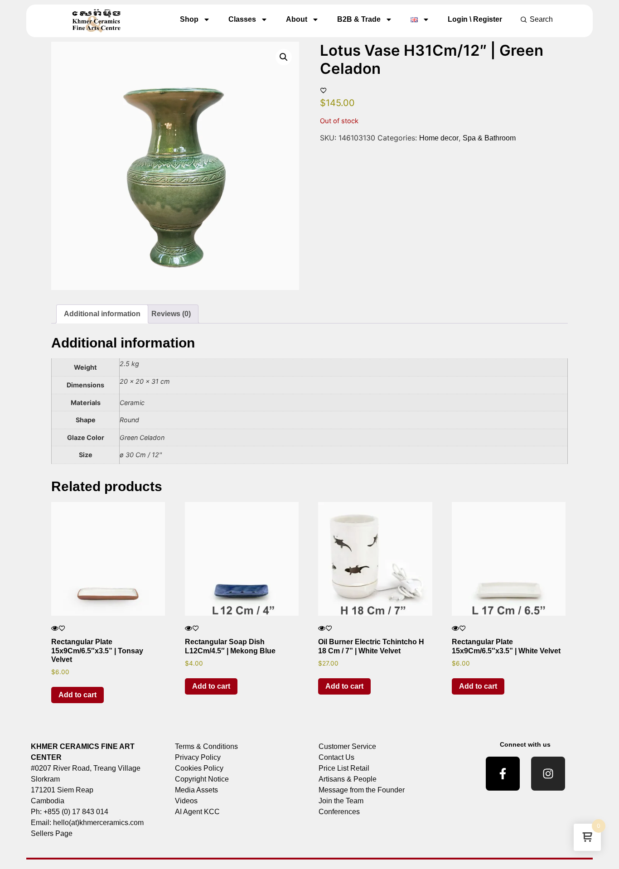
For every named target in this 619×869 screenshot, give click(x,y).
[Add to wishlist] (323, 90)
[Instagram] (548, 774)
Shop (189, 19)
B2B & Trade (359, 19)
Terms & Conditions (206, 746)
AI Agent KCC (197, 812)
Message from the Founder (362, 790)
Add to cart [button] (77, 695)
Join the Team (341, 801)
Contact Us (336, 757)
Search (541, 19)
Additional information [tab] (102, 314)
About (296, 19)
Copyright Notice (202, 779)
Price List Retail (344, 768)
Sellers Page (52, 833)
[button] (284, 57)
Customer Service (347, 746)
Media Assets (196, 790)
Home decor (439, 138)
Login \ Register (475, 19)
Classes (242, 19)
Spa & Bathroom (489, 138)
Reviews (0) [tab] (171, 314)
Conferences (339, 812)
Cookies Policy (199, 768)
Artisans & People (348, 779)
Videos (186, 801)
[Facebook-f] (503, 774)
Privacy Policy (198, 757)
